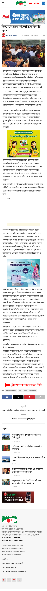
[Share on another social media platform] (40, 397)
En (44, 3)
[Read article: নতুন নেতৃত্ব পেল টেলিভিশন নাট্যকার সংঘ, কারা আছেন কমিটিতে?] (6, 482)
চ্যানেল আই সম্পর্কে (9, 567)
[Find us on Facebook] (4, 580)
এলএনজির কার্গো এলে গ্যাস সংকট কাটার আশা (28, 459)
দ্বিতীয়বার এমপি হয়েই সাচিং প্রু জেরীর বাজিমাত (27, 448)
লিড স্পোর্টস (33, 391)
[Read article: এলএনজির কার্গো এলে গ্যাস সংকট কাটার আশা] (6, 459)
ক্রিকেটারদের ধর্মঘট (11, 391)
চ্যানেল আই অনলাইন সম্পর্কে (12, 563)
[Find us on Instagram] (19, 580)
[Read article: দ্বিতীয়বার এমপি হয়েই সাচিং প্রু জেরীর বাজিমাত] (6, 448)
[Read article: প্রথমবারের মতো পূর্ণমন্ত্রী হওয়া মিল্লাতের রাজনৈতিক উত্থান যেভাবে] (6, 471)
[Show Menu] (3, 3)
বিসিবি (25, 391)
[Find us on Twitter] (9, 580)
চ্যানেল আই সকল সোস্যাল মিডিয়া (14, 571)
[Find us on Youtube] (14, 580)
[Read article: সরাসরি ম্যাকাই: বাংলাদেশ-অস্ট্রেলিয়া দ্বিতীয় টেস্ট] (6, 437)
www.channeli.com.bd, (11, 537)
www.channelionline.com (12, 540)
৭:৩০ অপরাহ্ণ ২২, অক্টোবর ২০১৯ (29, 36)
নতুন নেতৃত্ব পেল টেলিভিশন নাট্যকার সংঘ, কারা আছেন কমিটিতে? (26, 482)
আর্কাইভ (5, 559)
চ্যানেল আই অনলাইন (11, 36)
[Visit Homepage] (21, 3)
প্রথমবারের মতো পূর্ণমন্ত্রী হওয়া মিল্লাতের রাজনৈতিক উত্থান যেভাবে (27, 470)
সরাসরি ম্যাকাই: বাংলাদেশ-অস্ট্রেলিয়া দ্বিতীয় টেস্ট (26, 436)
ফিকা (20, 391)
